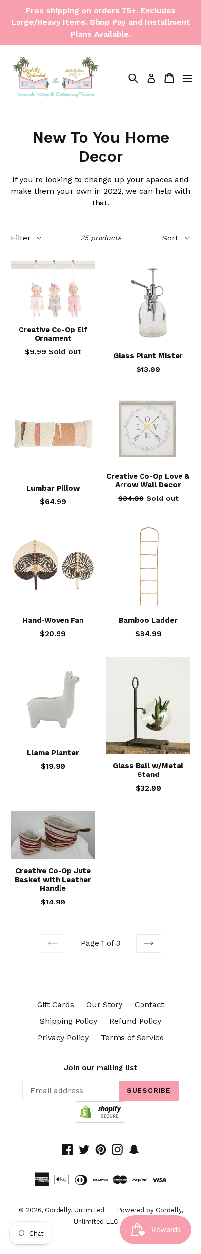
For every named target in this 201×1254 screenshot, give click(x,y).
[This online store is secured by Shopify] (100, 1120)
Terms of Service (132, 1037)
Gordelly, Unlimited (74, 1210)
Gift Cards (55, 1004)
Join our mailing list (100, 1067)
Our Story (104, 1004)
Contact (149, 1004)
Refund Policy (135, 1021)
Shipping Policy (68, 1021)
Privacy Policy (63, 1037)
